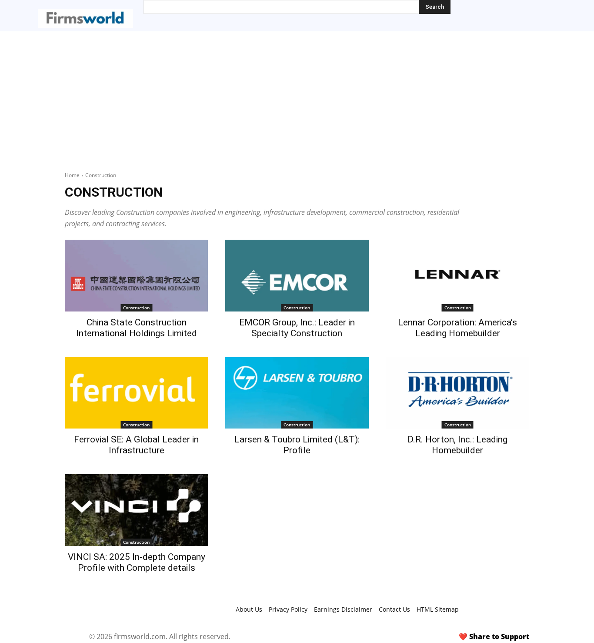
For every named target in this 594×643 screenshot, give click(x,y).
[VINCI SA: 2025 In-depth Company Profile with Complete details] (136, 510)
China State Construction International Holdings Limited (136, 327)
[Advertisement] (297, 96)
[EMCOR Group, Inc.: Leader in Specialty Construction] (296, 275)
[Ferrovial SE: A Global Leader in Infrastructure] (136, 393)
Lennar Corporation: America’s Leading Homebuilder (457, 327)
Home (72, 175)
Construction (136, 308)
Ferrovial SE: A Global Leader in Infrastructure (136, 444)
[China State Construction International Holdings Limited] (136, 275)
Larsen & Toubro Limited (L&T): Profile (297, 444)
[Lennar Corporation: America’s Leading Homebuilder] (457, 275)
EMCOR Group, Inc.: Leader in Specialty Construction (297, 327)
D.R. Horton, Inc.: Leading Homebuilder (457, 444)
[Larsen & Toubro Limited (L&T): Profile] (296, 393)
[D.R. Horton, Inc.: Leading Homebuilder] (457, 393)
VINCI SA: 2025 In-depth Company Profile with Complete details (136, 562)
